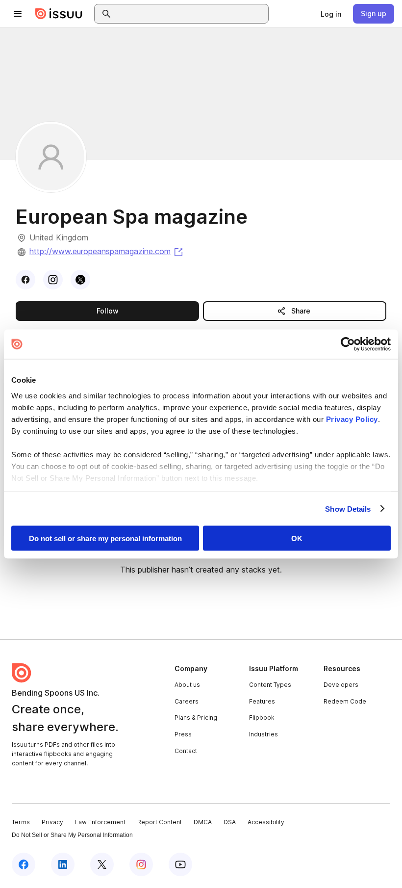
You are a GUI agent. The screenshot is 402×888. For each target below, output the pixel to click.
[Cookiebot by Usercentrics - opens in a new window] (348, 344)
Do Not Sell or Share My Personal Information (72, 835)
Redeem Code (345, 701)
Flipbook (262, 717)
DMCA (203, 822)
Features (262, 701)
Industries (263, 734)
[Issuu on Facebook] (23, 864)
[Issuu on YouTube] (180, 864)
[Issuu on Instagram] (141, 864)
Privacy (52, 822)
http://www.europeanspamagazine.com (106, 251)
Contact (186, 751)
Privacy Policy (352, 419)
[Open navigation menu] (17, 14)
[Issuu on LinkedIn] (63, 864)
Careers (187, 701)
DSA (230, 822)
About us (187, 684)
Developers (341, 684)
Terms (21, 822)
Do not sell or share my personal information (105, 538)
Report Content (159, 822)
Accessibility (266, 822)
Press (183, 734)
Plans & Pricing (196, 717)
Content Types (270, 684)
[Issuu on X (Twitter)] (102, 864)
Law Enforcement (100, 822)
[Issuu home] (58, 13)
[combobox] (190, 13)
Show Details (348, 508)
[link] (331, 14)
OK (296, 538)
